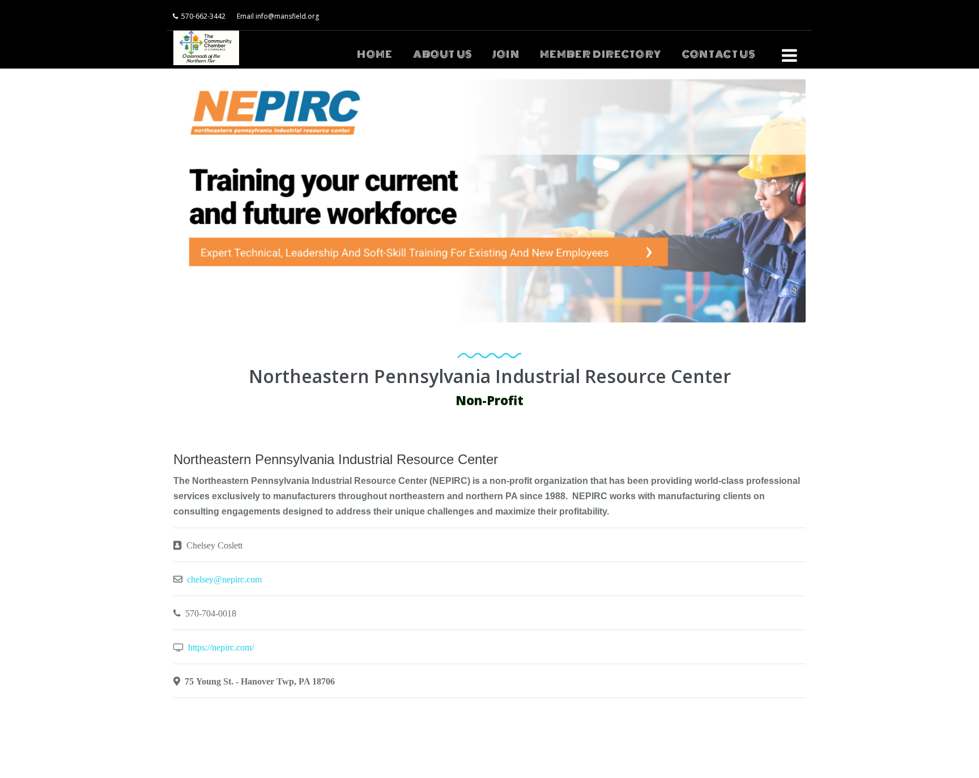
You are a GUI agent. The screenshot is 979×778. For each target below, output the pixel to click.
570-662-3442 (203, 16)
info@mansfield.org (287, 16)
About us (443, 54)
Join (505, 54)
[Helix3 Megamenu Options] (789, 50)
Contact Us (719, 54)
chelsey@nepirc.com (224, 579)
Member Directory (601, 54)
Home (374, 54)
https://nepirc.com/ (221, 647)
